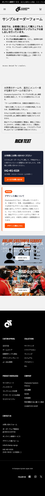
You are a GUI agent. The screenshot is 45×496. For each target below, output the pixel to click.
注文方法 (6, 346)
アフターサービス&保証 (11, 395)
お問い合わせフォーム (17, 127)
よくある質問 (7, 362)
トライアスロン (30, 350)
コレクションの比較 (10, 391)
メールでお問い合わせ (14, 179)
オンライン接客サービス (11, 436)
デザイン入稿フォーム (11, 441)
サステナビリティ (9, 399)
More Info (22, 258)
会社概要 (27, 390)
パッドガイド (7, 387)
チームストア (7, 350)
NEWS (26, 394)
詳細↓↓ (27, 55)
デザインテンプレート (11, 358)
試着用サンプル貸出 (10, 354)
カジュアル (28, 358)
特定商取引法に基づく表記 (34, 402)
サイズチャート (8, 383)
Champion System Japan (21, 468)
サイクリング (29, 346)
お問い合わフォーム (10, 424)
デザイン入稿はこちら (14, 225)
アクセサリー (29, 362)
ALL (25, 366)
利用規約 (27, 398)
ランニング (28, 354)
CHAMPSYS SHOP (31, 406)
